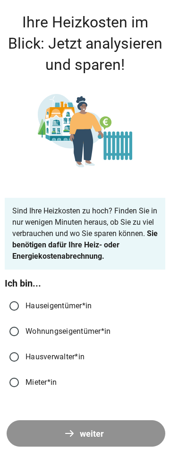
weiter (92, 434)
